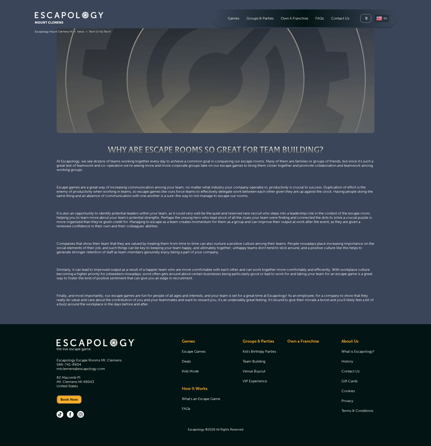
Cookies (348, 391)
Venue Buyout (254, 371)
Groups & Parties (258, 341)
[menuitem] (233, 18)
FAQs (319, 18)
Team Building (254, 361)
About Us (349, 341)
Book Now (69, 399)
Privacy (347, 401)
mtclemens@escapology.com (81, 369)
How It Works (194, 388)
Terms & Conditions (357, 411)
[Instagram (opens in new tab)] (80, 415)
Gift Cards (349, 381)
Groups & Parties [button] (260, 18)
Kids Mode (190, 371)
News (80, 31)
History (347, 361)
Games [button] (233, 18)
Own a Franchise (303, 341)
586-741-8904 (69, 364)
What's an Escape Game (201, 399)
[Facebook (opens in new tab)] (70, 415)
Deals (186, 361)
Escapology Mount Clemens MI (54, 31)
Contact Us (340, 18)
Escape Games (194, 351)
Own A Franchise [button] (294, 18)
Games (188, 341)
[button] (382, 18)
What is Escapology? (357, 351)
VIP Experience (255, 381)
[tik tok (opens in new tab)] (60, 415)
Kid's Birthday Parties (259, 351)
